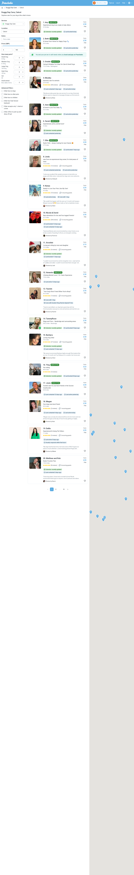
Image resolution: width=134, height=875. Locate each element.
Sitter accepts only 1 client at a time (13, 107)
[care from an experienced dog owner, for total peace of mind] (58, 167)
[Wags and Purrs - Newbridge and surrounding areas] (58, 323)
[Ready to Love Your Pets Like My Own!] (58, 195)
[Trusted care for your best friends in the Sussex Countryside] (58, 388)
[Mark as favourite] (85, 31)
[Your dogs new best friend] (58, 411)
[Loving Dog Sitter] (58, 346)
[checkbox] (2, 91)
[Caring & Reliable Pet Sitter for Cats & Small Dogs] (58, 66)
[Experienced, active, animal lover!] (58, 127)
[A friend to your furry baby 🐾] (58, 109)
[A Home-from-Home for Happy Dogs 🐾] (58, 43)
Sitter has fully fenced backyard (11, 102)
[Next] (68, 489)
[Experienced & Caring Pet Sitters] (58, 440)
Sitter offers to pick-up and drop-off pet (12, 113)
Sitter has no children (10, 97)
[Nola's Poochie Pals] (58, 470)
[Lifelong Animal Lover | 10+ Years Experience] (58, 277)
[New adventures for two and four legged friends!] (58, 224)
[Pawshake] (7, 3)
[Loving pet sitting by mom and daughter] (58, 254)
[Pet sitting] (58, 370)
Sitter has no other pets (11, 94)
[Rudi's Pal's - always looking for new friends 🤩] (58, 145)
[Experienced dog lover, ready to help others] (58, 27)
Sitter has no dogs (10, 91)
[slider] (2, 46)
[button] (92, 434)
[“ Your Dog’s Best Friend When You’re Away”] (58, 300)
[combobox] (13, 24)
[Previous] (48, 489)
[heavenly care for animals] (58, 87)
